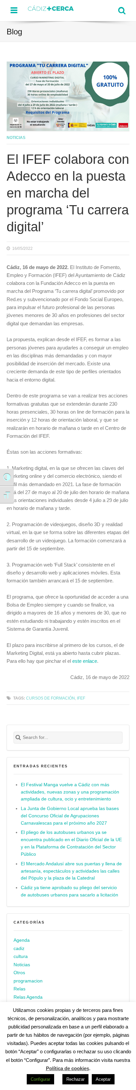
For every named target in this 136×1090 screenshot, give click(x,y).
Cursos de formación (50, 698)
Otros (19, 972)
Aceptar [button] (103, 1079)
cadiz (19, 948)
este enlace (84, 661)
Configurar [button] (40, 1079)
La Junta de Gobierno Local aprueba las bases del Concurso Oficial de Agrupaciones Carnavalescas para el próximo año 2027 (70, 816)
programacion (28, 980)
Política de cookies (67, 1068)
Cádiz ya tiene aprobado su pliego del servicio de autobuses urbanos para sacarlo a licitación (69, 891)
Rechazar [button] (75, 1079)
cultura (21, 956)
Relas (19, 988)
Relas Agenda (28, 997)
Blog (14, 31)
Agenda (22, 940)
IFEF (81, 698)
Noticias (16, 137)
